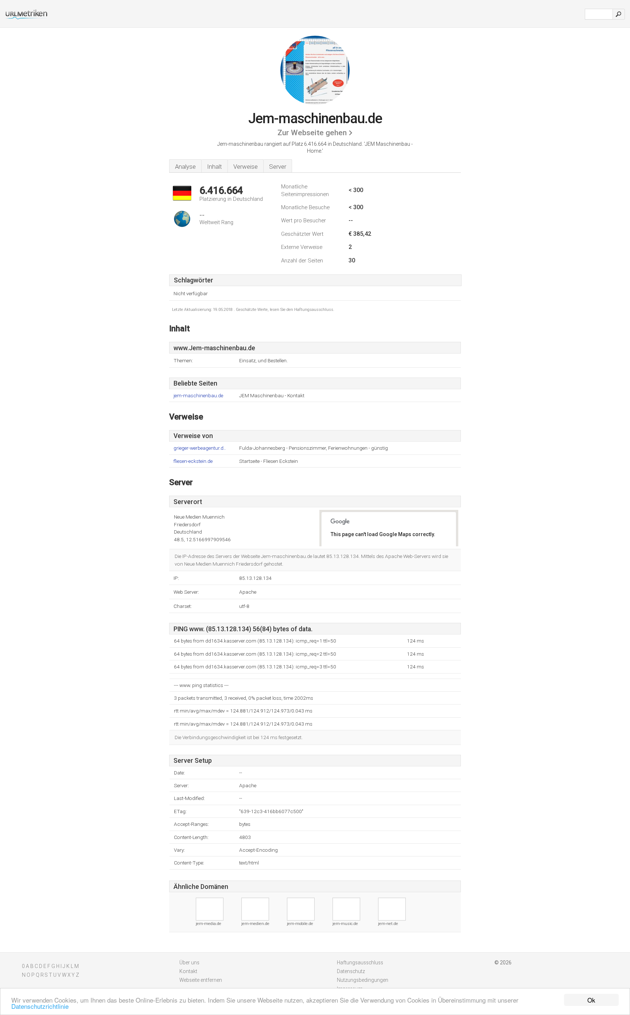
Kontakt (188, 971)
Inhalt (214, 166)
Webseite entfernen (200, 980)
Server (277, 166)
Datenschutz (351, 971)
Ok (591, 999)
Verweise (245, 166)
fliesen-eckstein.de (193, 461)
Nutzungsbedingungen (362, 980)
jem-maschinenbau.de (198, 395)
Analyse (185, 166)
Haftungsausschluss (360, 962)
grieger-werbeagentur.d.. (200, 448)
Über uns (189, 962)
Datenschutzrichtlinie (40, 1006)
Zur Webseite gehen (312, 132)
